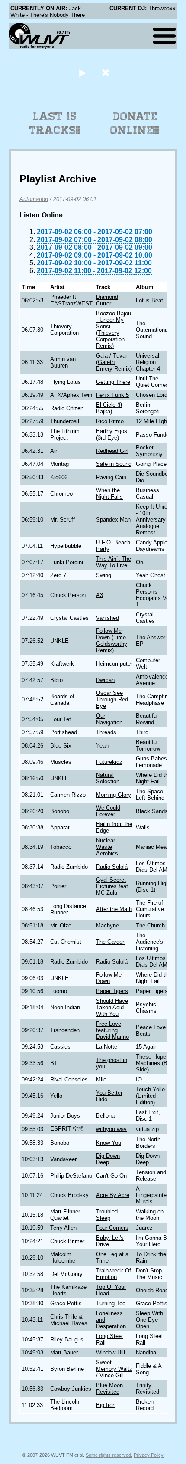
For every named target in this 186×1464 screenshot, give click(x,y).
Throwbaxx (162, 8)
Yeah (102, 745)
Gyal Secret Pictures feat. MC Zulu (113, 886)
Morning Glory (113, 795)
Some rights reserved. (109, 1455)
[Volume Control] (106, 72)
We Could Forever (108, 810)
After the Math (114, 909)
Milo (101, 1079)
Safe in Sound (113, 464)
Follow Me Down (109, 977)
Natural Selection (107, 778)
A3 (99, 595)
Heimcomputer (114, 663)
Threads (106, 732)
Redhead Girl (112, 451)
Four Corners (112, 1228)
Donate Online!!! (135, 123)
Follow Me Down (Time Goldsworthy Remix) (111, 640)
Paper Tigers (112, 991)
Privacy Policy (149, 1455)
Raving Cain (111, 477)
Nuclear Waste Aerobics (107, 847)
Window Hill (110, 1352)
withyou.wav (111, 1129)
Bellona (105, 1115)
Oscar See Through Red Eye (112, 699)
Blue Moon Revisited (109, 1388)
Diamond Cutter (107, 300)
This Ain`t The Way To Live (113, 562)
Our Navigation (109, 719)
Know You (108, 1143)
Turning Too (110, 1303)
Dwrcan (105, 680)
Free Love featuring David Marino (112, 1030)
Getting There (113, 382)
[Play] (82, 72)
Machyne (107, 925)
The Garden (110, 942)
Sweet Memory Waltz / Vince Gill (114, 1369)
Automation (33, 199)
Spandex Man (113, 519)
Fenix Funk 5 (112, 395)
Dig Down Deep (108, 1159)
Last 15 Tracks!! (54, 123)
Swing (103, 575)
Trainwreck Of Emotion (113, 1273)
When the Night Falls (109, 493)
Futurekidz (109, 762)
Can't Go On (111, 1175)
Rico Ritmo (110, 421)
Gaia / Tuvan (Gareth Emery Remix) (114, 362)
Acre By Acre (112, 1195)
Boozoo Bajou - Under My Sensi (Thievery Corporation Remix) (113, 329)
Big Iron (105, 1405)
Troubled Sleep (107, 1214)
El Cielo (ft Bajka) (109, 408)
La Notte (106, 1046)
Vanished (107, 618)
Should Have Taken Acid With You (112, 1007)
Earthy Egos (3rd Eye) (111, 434)
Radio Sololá (112, 867)
